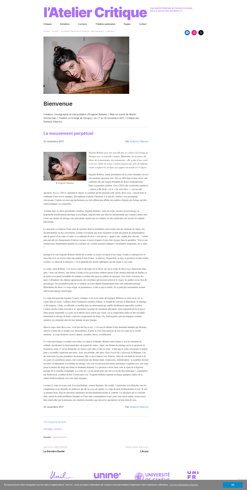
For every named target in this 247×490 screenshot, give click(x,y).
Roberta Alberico (139, 141)
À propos (82, 24)
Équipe (127, 24)
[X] (201, 32)
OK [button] (232, 485)
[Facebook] (187, 32)
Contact (142, 24)
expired (55, 31)
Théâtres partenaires (105, 24)
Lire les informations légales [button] (184, 485)
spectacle (110, 31)
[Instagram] (194, 32)
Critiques (47, 24)
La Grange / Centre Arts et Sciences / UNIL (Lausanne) (82, 31)
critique (46, 31)
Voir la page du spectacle (54, 421)
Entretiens (65, 24)
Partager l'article (52, 429)
